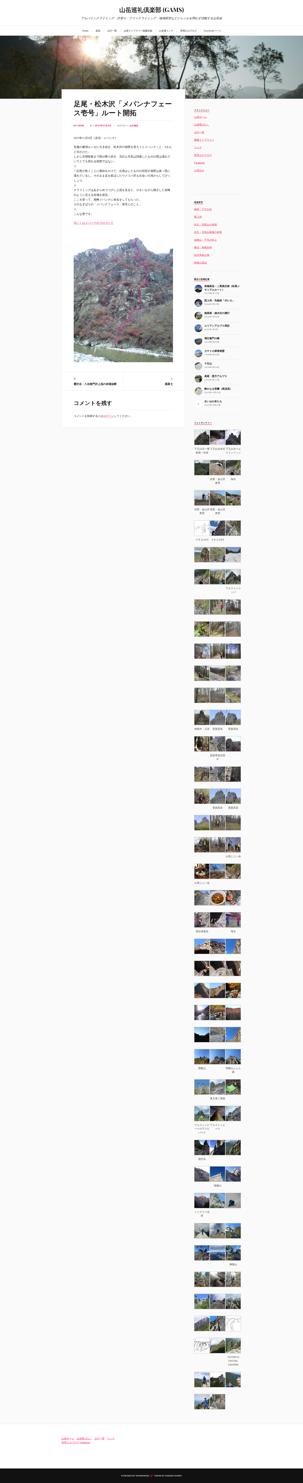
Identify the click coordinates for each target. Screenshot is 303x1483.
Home (85, 30)
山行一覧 (112, 30)
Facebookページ (212, 30)
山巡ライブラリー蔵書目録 (138, 30)
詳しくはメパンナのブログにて (93, 223)
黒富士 (169, 384)
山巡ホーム (200, 116)
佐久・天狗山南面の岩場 (208, 232)
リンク (198, 147)
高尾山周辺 (200, 262)
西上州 (198, 216)
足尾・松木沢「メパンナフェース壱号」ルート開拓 (123, 108)
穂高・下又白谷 (203, 209)
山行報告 (134, 125)
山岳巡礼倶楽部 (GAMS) (151, 10)
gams (80, 125)
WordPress (142, 1475)
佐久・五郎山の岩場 (205, 224)
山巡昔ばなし (201, 124)
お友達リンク (166, 30)
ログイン (108, 416)
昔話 (98, 30)
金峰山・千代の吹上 (205, 239)
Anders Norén (173, 1475)
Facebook (199, 162)
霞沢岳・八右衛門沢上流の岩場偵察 (95, 384)
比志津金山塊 (201, 254)
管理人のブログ (188, 30)
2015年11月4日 (103, 125)
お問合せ (199, 170)
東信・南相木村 (203, 247)
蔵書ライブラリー (204, 139)
